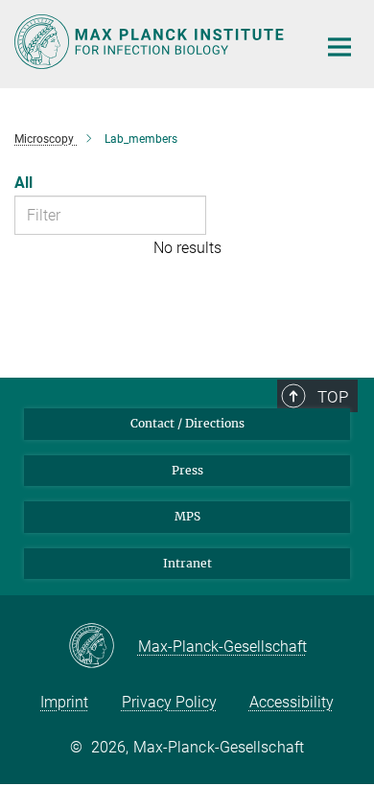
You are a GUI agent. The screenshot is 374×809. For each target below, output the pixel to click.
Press (187, 470)
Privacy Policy (169, 702)
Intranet (187, 563)
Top (332, 396)
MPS (187, 516)
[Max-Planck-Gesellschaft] (103, 647)
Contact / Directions (187, 423)
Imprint (64, 702)
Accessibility (291, 702)
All (23, 182)
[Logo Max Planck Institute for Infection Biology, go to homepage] (151, 41)
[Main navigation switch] (339, 47)
